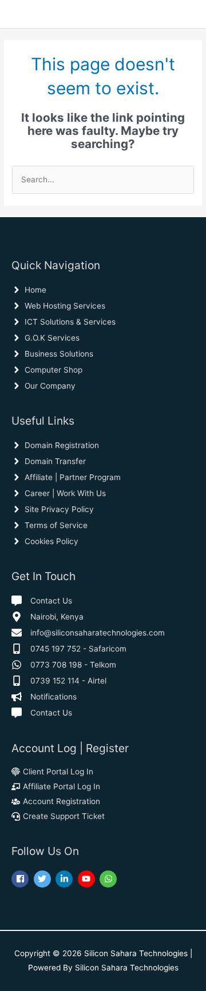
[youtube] (88, 879)
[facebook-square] (21, 879)
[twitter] (44, 879)
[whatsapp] (110, 879)
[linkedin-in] (66, 879)
